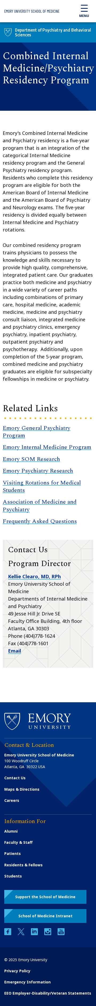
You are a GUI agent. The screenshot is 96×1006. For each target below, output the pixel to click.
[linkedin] (35, 933)
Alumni (11, 831)
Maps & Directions (21, 789)
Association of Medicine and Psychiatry (40, 506)
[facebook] (8, 933)
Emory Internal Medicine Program (47, 447)
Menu (84, 16)
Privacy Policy (17, 970)
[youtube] (61, 933)
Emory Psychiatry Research (38, 470)
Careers (11, 800)
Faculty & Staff (18, 842)
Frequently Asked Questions (40, 521)
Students (13, 876)
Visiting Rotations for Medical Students (42, 486)
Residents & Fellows (23, 864)
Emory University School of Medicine (31, 11)
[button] (45, 897)
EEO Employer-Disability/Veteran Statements (47, 993)
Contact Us (15, 777)
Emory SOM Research (31, 459)
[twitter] (22, 933)
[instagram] (48, 933)
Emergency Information (27, 981)
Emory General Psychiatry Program (36, 432)
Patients (12, 853)
